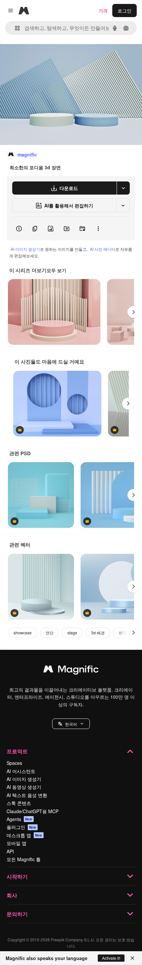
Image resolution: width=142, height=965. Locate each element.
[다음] (133, 312)
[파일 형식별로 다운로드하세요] (123, 188)
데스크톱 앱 (24, 835)
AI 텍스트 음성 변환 (27, 795)
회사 (12, 895)
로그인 (124, 10)
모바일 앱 (16, 843)
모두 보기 (56, 270)
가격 (103, 10)
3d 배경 (98, 632)
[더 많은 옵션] (98, 228)
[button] (71, 723)
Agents (19, 819)
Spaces (14, 763)
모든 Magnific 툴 (24, 859)
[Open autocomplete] (15, 28)
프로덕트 (17, 751)
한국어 (71, 724)
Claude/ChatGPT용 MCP (32, 811)
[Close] (132, 958)
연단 (49, 632)
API (10, 851)
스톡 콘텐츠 (19, 803)
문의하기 (17, 914)
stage (72, 632)
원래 (38, 56)
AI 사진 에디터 (102, 249)
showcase (23, 632)
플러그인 (21, 827)
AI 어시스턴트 (21, 771)
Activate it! (111, 958)
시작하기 (17, 876)
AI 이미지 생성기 (25, 249)
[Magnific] (71, 670)
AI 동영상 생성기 (24, 787)
